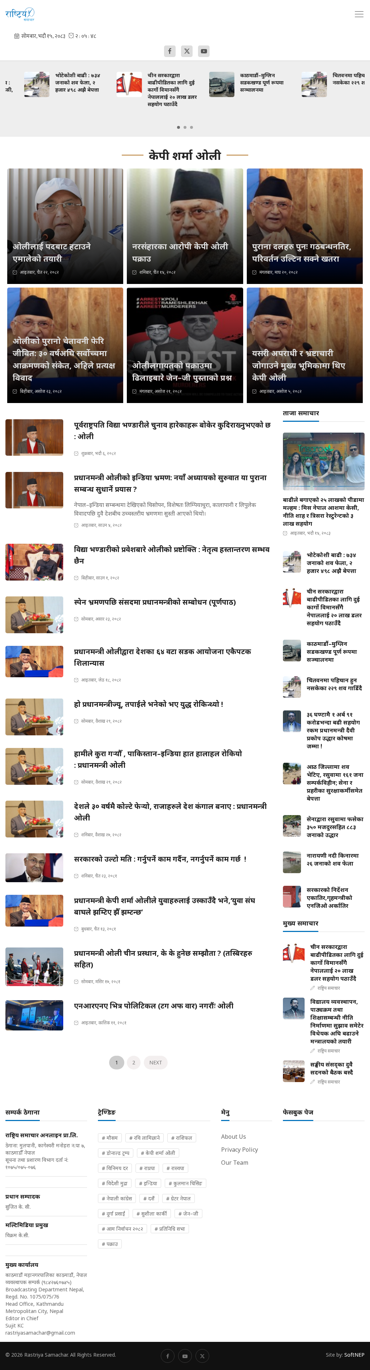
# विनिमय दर (115, 1168)
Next (155, 1062)
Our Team (234, 1163)
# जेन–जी (188, 1213)
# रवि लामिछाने (144, 1137)
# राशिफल (181, 1137)
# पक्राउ (110, 1243)
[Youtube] (204, 51)
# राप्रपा (147, 1168)
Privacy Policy (239, 1150)
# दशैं (149, 1198)
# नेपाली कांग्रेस (117, 1198)
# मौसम (110, 1137)
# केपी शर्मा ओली (158, 1153)
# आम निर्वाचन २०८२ (122, 1228)
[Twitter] (187, 51)
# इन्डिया (148, 1183)
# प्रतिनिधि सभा (170, 1228)
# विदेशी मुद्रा (115, 1183)
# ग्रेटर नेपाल (178, 1198)
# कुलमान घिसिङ (185, 1183)
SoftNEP (354, 1354)
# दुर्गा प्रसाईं (113, 1213)
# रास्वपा (175, 1168)
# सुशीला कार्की (152, 1213)
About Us (233, 1137)
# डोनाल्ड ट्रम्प (115, 1153)
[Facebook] (170, 51)
